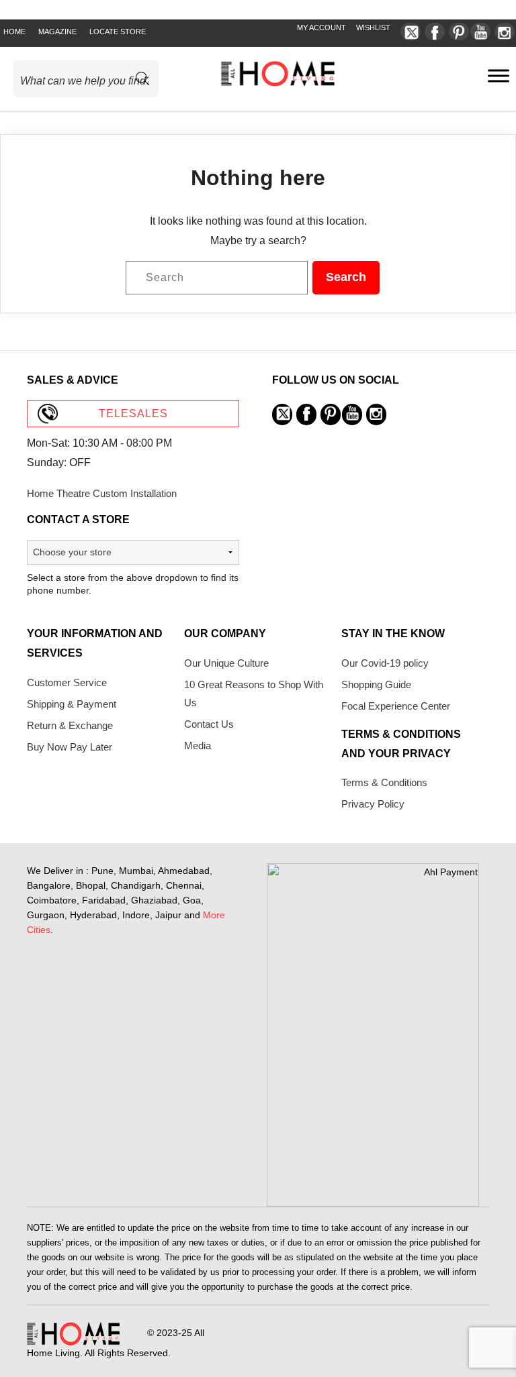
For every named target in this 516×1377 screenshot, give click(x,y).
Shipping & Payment (71, 704)
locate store (117, 31)
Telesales (133, 413)
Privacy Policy (372, 804)
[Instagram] (504, 31)
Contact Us (209, 724)
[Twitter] (410, 31)
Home (14, 31)
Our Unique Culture (226, 663)
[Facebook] (435, 31)
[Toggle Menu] (498, 75)
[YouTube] (480, 31)
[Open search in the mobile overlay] (91, 78)
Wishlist (373, 27)
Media (197, 745)
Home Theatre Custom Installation (102, 493)
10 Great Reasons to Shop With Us (253, 693)
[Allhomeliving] (278, 83)
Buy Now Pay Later (69, 747)
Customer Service (67, 682)
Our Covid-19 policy (385, 663)
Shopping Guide (376, 684)
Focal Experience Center (395, 706)
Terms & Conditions (384, 782)
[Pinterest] (459, 31)
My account (321, 27)
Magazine (57, 31)
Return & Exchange (70, 725)
